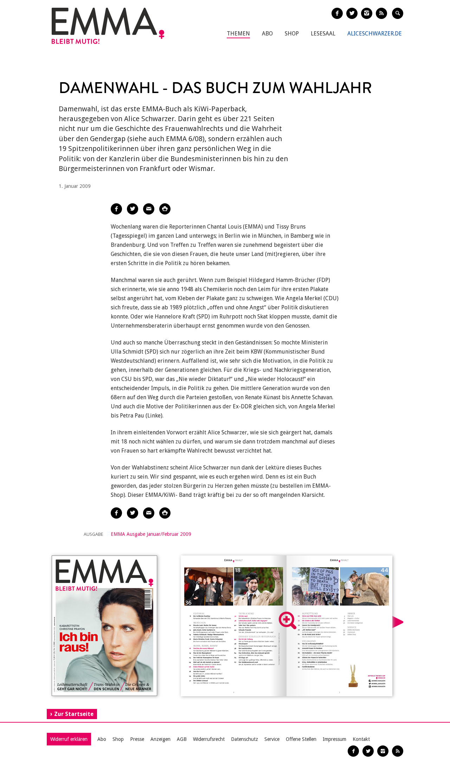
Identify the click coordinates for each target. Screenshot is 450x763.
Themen (238, 33)
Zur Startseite (74, 714)
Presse (137, 739)
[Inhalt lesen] (287, 620)
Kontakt (361, 739)
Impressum (334, 739)
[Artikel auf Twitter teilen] (132, 209)
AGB (182, 739)
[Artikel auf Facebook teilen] (116, 209)
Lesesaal (323, 33)
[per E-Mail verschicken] (148, 209)
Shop (292, 33)
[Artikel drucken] (165, 209)
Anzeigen (160, 739)
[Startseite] (108, 26)
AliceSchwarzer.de (374, 33)
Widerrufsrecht (209, 739)
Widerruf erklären (69, 739)
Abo (267, 33)
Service (271, 739)
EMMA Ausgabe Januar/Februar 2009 (151, 534)
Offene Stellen (301, 739)
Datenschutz (244, 739)
